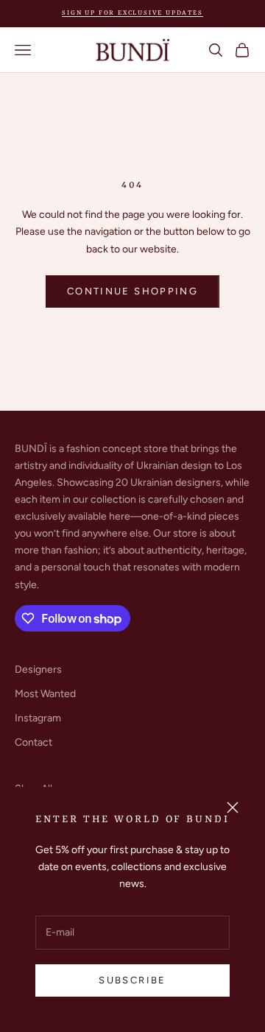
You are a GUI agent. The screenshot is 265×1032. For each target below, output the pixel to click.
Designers (38, 669)
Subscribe (132, 980)
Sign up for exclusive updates (132, 13)
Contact (33, 742)
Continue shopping (132, 291)
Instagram (38, 718)
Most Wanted (45, 694)
